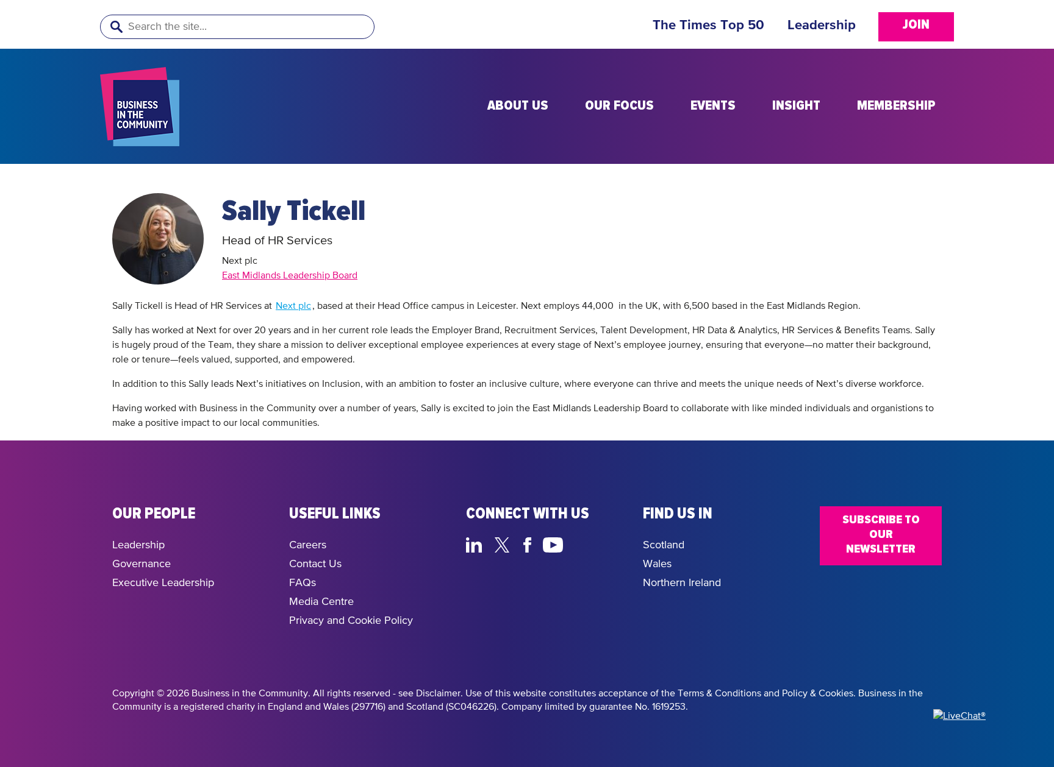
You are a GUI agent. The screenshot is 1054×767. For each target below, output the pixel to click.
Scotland (663, 545)
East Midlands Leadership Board (289, 276)
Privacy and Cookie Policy (351, 620)
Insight (796, 106)
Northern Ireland (682, 583)
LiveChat (611, 543)
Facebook (529, 543)
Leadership (821, 25)
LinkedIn (476, 543)
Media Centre (321, 601)
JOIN (916, 25)
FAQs (302, 583)
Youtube (553, 543)
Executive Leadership (163, 583)
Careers (307, 545)
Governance (141, 564)
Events (713, 106)
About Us (517, 106)
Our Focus (619, 106)
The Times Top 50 (708, 25)
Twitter (505, 543)
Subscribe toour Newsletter (881, 534)
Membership (896, 106)
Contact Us (315, 564)
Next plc (293, 306)
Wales (657, 564)
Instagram (582, 543)
